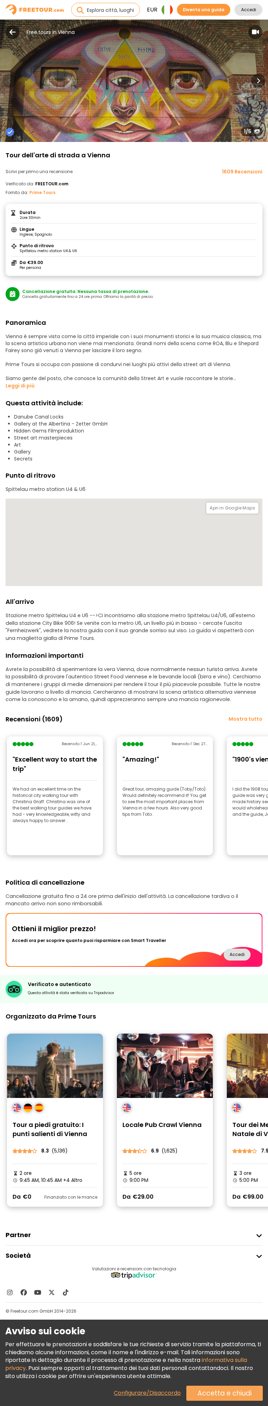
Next (258, 80)
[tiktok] (65, 1292)
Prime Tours (42, 192)
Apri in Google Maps (232, 508)
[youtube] (38, 1292)
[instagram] (10, 1292)
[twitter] (51, 1292)
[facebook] (24, 1292)
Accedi (248, 10)
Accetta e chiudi (225, 1393)
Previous (9, 80)
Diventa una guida (203, 10)
